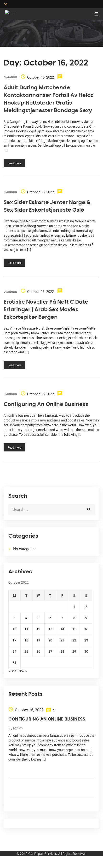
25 (26, 651)
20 (50, 640)
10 (14, 629)
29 (74, 651)
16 (86, 629)
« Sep (12, 671)
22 (74, 640)
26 (38, 651)
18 (26, 640)
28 (62, 651)
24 (14, 651)
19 (38, 640)
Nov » (22, 671)
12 (38, 629)
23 (86, 640)
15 (74, 629)
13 (50, 629)
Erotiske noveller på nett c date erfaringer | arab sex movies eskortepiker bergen (46, 309)
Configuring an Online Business (46, 404)
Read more (14, 163)
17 (14, 640)
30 (86, 651)
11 (26, 629)
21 (62, 640)
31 (14, 662)
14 (62, 629)
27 (50, 651)
